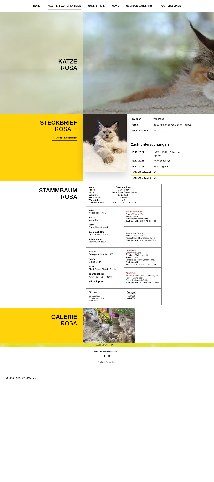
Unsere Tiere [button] (96, 5)
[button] (96, 325)
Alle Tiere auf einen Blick (64, 5)
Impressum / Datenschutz (107, 351)
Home (36, 5)
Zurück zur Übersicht (66, 137)
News (115, 5)
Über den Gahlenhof (139, 5)
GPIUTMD (30, 377)
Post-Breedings (170, 5)
